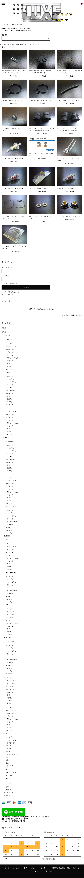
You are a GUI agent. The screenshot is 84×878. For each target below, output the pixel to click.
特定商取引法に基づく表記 (61, 868)
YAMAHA (7, 637)
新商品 (4, 328)
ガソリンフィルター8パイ (65, 188)
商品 (1, 44)
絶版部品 (7, 795)
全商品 (12, 44)
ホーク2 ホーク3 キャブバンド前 (40, 100)
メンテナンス (8, 766)
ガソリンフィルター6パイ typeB (12, 158)
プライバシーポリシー (29, 868)
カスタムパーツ (9, 733)
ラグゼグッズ (8, 793)
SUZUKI (7, 536)
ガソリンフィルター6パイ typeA (12, 188)
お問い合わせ (48, 871)
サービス (16, 868)
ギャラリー (44, 868)
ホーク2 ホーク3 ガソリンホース (68, 100)
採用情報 (76, 868)
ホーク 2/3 (25, 44)
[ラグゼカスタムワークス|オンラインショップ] (42, 20)
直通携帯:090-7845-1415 (24, 31)
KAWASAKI (8, 437)
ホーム (7, 868)
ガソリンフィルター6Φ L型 (38, 188)
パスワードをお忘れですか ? (11, 292)
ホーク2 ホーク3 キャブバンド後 (13, 100)
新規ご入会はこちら (8, 295)
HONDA (18, 44)
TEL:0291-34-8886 (8, 31)
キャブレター (34, 44)
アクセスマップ (36, 871)
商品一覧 (7, 44)
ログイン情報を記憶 (10, 284)
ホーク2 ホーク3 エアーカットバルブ (69, 216)
